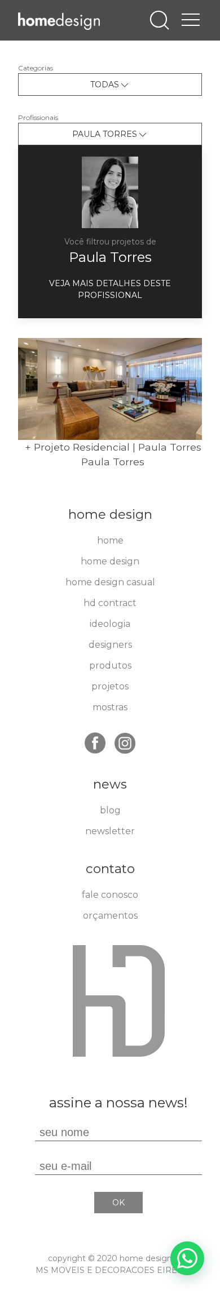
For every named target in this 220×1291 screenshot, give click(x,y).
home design (110, 561)
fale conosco (110, 894)
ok (118, 1202)
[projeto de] (110, 389)
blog (110, 810)
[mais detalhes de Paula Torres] (110, 192)
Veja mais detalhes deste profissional (110, 289)
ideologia (110, 623)
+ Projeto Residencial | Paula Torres (113, 447)
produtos (110, 665)
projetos (110, 686)
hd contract (110, 603)
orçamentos (110, 915)
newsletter (110, 831)
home (110, 540)
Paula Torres (110, 257)
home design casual (110, 582)
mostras (110, 707)
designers (110, 644)
